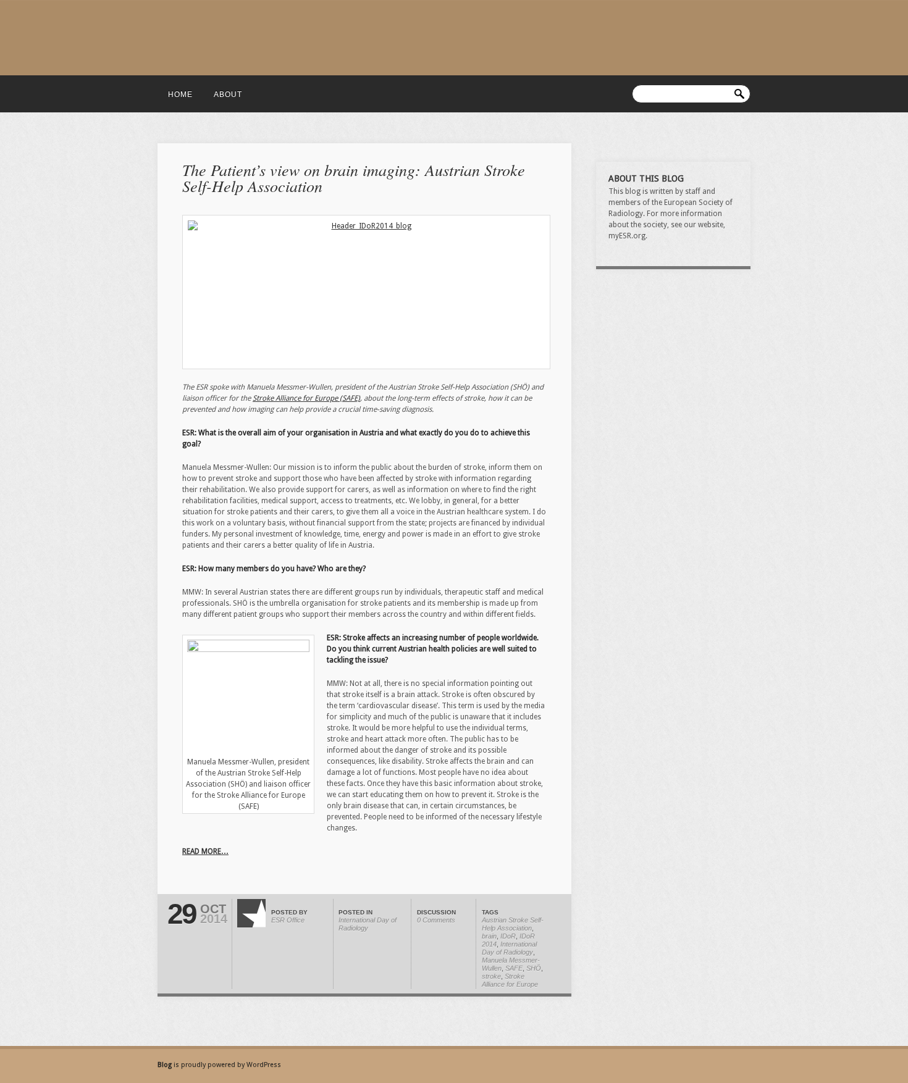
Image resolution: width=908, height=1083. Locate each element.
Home (180, 94)
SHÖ (533, 968)
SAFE (514, 968)
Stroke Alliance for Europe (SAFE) (306, 398)
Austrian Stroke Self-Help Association (513, 924)
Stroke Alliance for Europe (510, 980)
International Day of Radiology (367, 924)
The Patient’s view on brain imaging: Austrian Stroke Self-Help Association (353, 177)
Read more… (205, 851)
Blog (166, 1065)
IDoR (508, 936)
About (228, 94)
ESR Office (288, 920)
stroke (491, 976)
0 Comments (436, 920)
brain (489, 936)
